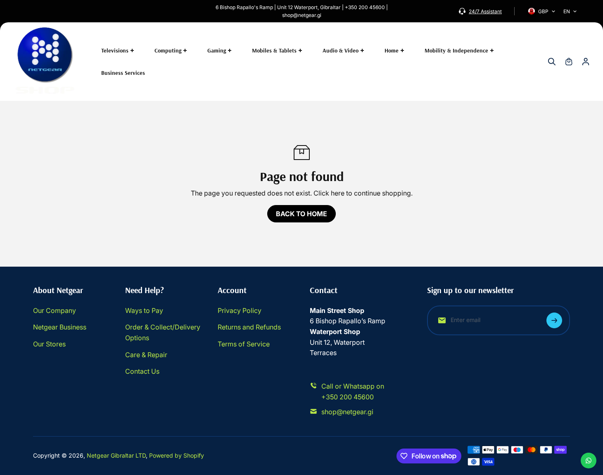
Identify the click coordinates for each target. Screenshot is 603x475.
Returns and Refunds (249, 327)
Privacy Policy (239, 310)
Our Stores (49, 344)
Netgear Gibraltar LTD (116, 455)
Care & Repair (146, 355)
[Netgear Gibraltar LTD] (45, 61)
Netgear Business (59, 327)
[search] (552, 61)
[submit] (554, 320)
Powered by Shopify (176, 455)
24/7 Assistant (485, 11)
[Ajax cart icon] (569, 61)
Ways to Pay (144, 310)
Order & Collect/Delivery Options (162, 332)
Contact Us (142, 371)
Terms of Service (244, 344)
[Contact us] (588, 460)
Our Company (54, 310)
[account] (586, 61)
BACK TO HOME (301, 214)
